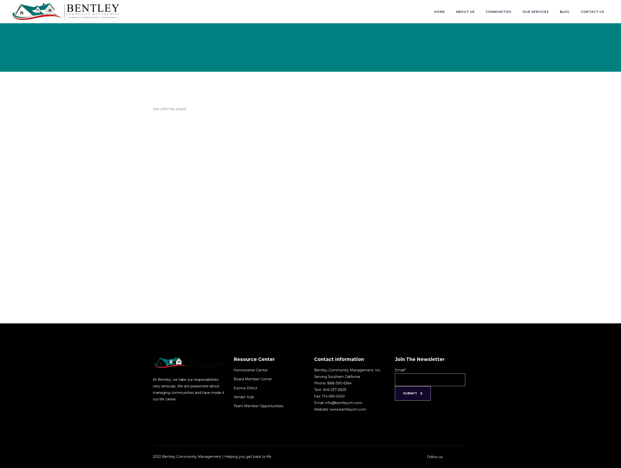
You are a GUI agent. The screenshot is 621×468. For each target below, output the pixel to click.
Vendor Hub (244, 397)
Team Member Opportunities (258, 406)
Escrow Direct (245, 388)
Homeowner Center (251, 370)
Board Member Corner (253, 379)
